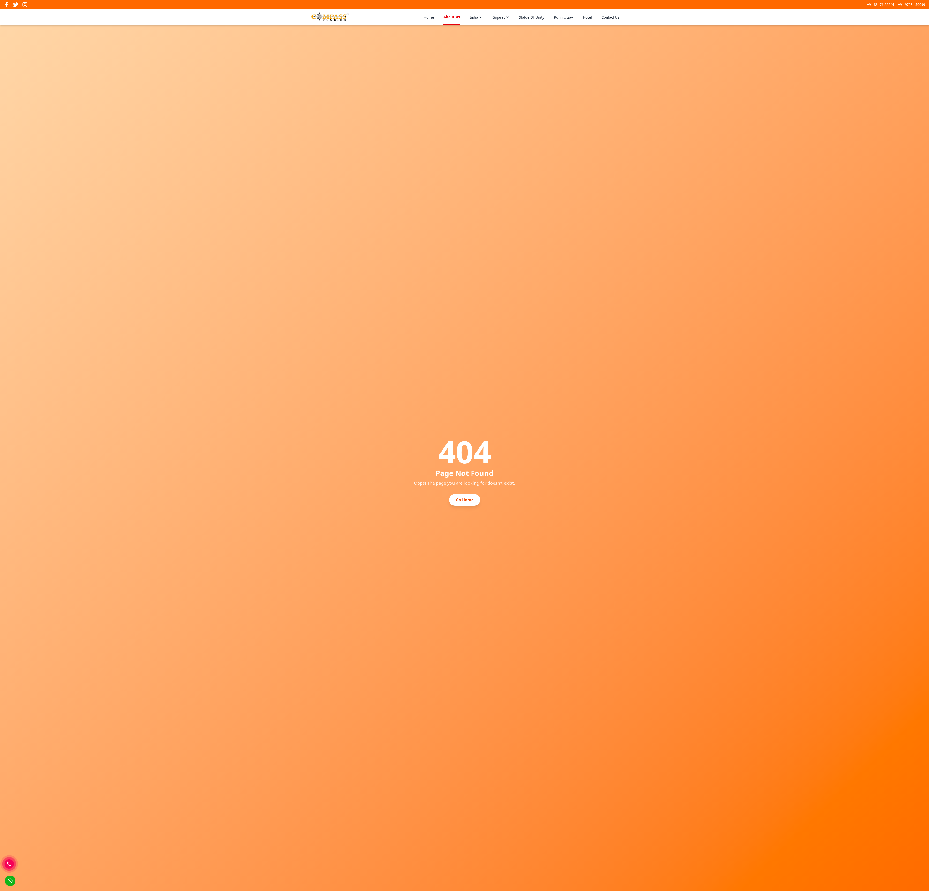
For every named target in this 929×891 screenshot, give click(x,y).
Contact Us (610, 17)
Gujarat (498, 17)
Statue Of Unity (531, 17)
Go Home (464, 500)
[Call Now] (9, 864)
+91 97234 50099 (911, 4)
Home (429, 17)
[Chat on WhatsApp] (10, 881)
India (474, 17)
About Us (451, 16)
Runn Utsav (563, 17)
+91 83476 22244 (880, 4)
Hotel (587, 17)
